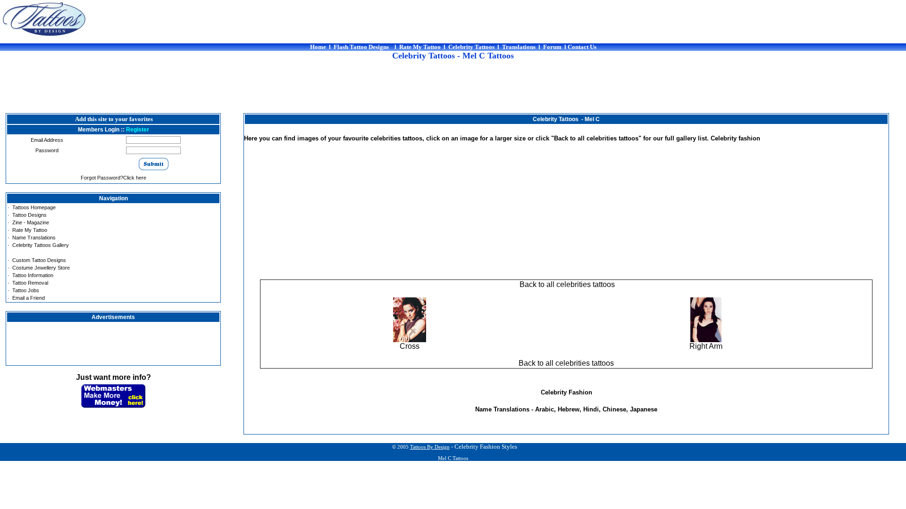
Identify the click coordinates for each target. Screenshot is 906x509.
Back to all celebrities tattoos (566, 284)
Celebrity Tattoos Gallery (40, 245)
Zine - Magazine (30, 222)
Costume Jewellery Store (41, 268)
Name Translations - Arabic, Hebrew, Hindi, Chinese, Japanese (566, 409)
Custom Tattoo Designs (39, 260)
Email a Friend (28, 298)
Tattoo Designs (29, 215)
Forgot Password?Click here (113, 178)
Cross (409, 346)
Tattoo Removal (30, 283)
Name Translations (34, 237)
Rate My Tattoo (29, 230)
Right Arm (705, 346)
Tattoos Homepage (34, 207)
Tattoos (430, 447)
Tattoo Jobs (25, 290)
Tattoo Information (32, 275)
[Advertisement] (453, 92)
